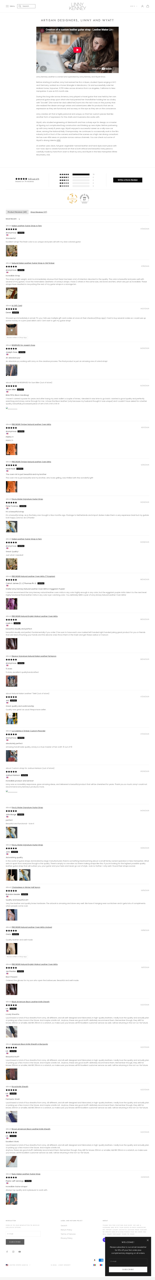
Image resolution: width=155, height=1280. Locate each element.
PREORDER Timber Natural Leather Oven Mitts (31, 424)
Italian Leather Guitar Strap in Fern (27, 225)
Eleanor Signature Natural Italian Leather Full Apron (34, 656)
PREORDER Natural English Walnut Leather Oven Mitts (35, 616)
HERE (59, 140)
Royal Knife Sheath (20, 1086)
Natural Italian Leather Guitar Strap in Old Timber (33, 263)
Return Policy (66, 1229)
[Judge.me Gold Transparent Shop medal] (72, 198)
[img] (27, 178)
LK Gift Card (17, 305)
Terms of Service (68, 1234)
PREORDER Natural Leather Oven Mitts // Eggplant (33, 576)
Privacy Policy (66, 1238)
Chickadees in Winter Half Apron (26, 887)
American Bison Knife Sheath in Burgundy (30, 1044)
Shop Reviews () (39, 212)
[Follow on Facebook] (7, 1251)
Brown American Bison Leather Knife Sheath (31, 1129)
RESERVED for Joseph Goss (23, 345)
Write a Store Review (128, 180)
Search (64, 1225)
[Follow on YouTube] (19, 1251)
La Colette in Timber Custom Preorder (28, 731)
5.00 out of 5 (33, 179)
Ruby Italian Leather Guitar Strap (26, 1174)
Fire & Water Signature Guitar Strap (27, 499)
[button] (64, 174)
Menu (10, 6)
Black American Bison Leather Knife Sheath (31, 1001)
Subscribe (128, 1269)
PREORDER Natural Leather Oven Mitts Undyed (32, 927)
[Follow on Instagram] (13, 1251)
